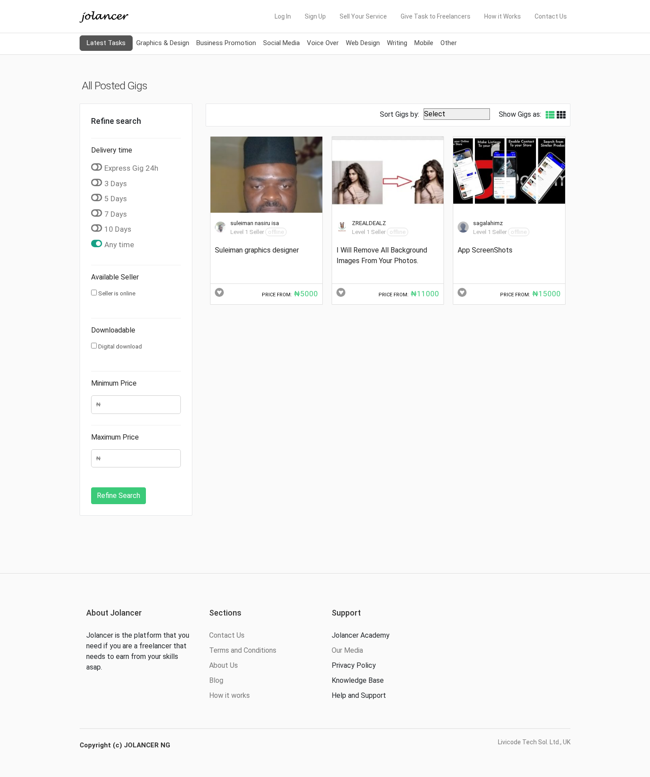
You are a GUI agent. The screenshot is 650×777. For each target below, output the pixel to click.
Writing (397, 43)
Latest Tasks (106, 43)
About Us (223, 665)
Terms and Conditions (242, 650)
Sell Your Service (363, 16)
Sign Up (315, 16)
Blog (216, 680)
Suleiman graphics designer (257, 250)
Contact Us (551, 16)
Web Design (363, 43)
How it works (229, 695)
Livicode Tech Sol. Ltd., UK (534, 742)
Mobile (423, 43)
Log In (283, 16)
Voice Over (323, 43)
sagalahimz (488, 223)
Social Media (281, 43)
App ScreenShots (485, 250)
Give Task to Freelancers (435, 16)
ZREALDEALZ (369, 223)
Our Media (347, 650)
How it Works (502, 16)
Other (448, 43)
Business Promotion (226, 43)
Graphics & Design (162, 43)
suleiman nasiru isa (254, 223)
